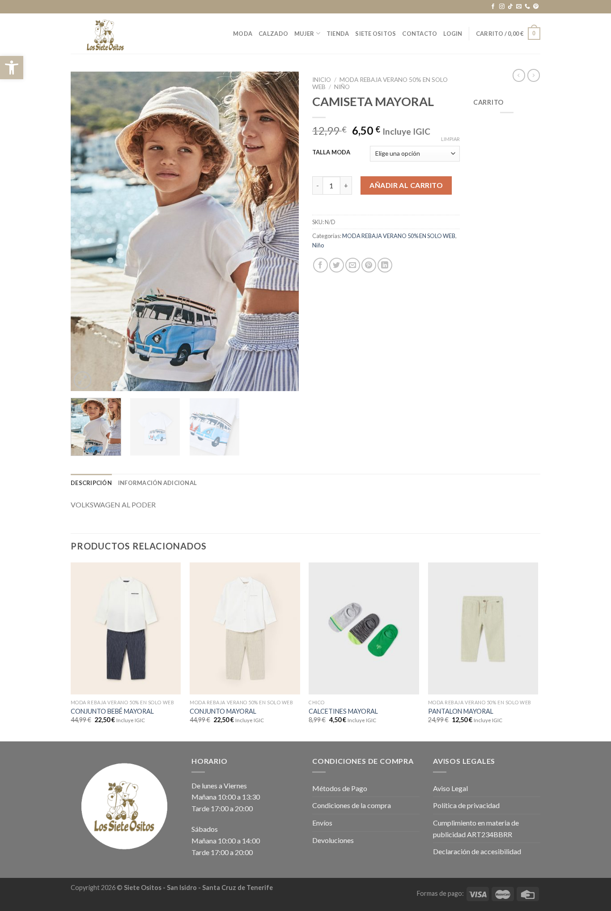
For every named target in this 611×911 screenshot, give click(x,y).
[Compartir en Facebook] (320, 265)
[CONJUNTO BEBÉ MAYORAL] (126, 628)
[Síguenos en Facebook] (493, 7)
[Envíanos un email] (519, 7)
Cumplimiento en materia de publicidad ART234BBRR (476, 828)
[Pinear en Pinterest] (368, 265)
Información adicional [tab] (157, 482)
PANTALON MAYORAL (460, 711)
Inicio (321, 79)
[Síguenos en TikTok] (510, 7)
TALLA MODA (331, 152)
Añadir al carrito (406, 185)
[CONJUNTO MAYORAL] (245, 628)
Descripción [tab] (91, 482)
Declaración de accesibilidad (477, 851)
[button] (11, 67)
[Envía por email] (352, 265)
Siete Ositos (375, 33)
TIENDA (338, 33)
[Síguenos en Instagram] (502, 7)
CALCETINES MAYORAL (343, 711)
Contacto (419, 33)
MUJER (304, 33)
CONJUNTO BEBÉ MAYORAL (112, 711)
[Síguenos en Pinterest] (536, 7)
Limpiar (450, 139)
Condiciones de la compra (351, 805)
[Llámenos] (527, 7)
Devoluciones (333, 840)
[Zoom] (82, 380)
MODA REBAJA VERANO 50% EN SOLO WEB (398, 235)
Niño (342, 86)
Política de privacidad (466, 805)
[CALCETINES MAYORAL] (364, 628)
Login (452, 33)
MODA (242, 33)
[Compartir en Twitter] (336, 265)
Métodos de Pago (339, 788)
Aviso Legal (450, 788)
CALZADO (273, 33)
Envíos (322, 822)
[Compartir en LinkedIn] (385, 265)
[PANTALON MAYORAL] (483, 628)
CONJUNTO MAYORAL (223, 711)
